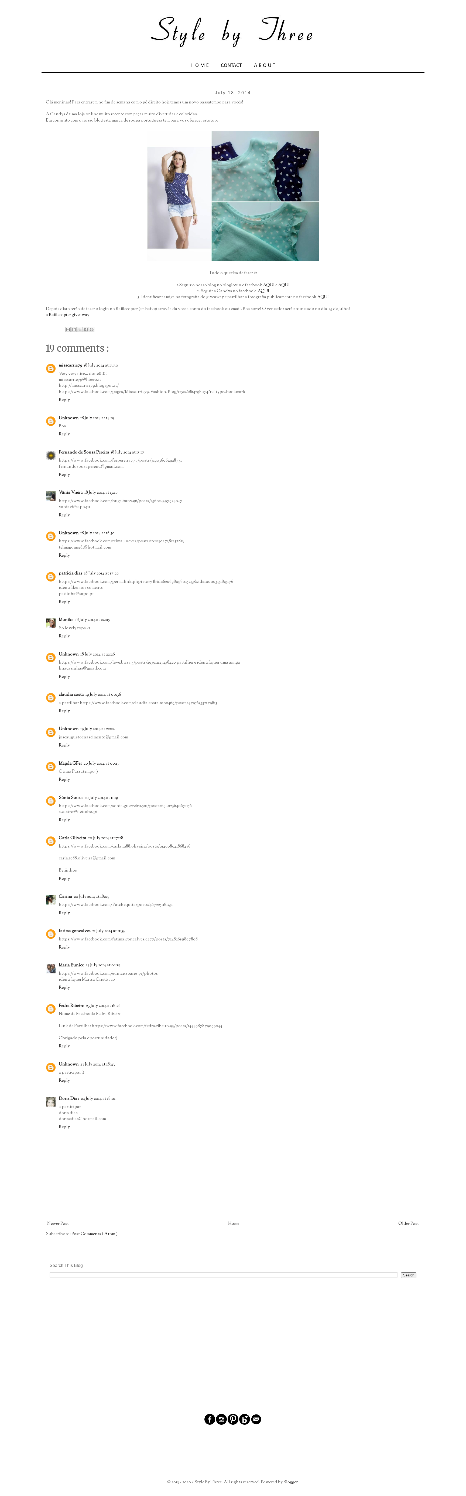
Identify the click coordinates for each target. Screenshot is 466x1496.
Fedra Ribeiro (71, 1006)
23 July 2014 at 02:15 (102, 965)
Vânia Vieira (71, 493)
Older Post (408, 1224)
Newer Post (58, 1224)
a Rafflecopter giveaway (67, 315)
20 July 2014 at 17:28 (105, 838)
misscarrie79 (70, 365)
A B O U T (264, 65)
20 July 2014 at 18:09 (91, 897)
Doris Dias (69, 1099)
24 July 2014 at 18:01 (98, 1099)
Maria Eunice (71, 965)
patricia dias (71, 573)
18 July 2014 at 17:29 (101, 573)
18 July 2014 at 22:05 (92, 620)
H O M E (199, 65)
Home (233, 1224)
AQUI (269, 285)
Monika (66, 620)
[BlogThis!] (74, 329)
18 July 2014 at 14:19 (97, 418)
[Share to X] (80, 329)
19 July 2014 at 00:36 (103, 695)
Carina (65, 897)
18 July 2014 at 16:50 (97, 533)
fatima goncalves (75, 931)
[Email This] (68, 329)
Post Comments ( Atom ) (94, 1234)
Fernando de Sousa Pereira (84, 452)
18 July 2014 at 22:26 (97, 654)
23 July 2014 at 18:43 (97, 1064)
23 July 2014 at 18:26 (103, 1006)
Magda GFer (70, 764)
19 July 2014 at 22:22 (97, 729)
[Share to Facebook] (85, 329)
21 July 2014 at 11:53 (108, 931)
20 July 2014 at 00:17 (102, 764)
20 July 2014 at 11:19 (101, 798)
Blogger (290, 1482)
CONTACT (231, 65)
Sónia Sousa (71, 798)
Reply (64, 400)
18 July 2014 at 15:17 (127, 452)
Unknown (69, 418)
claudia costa (71, 695)
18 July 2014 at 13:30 (101, 365)
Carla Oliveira (72, 838)
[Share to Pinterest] (91, 329)
